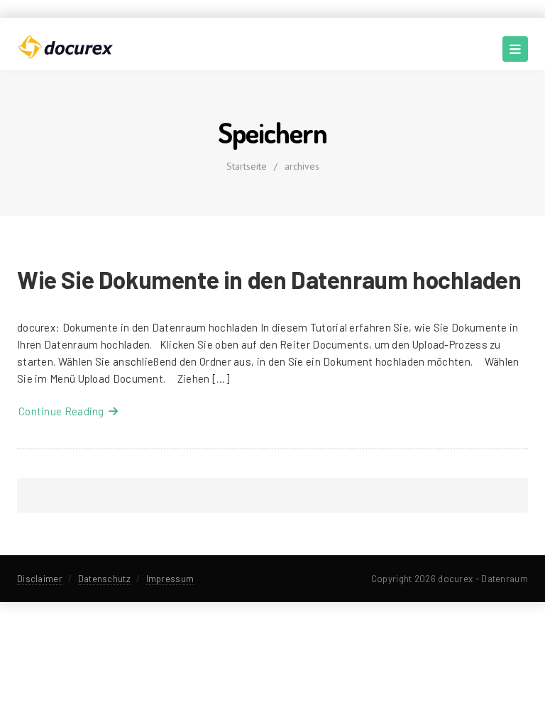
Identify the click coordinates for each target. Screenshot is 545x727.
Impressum (170, 578)
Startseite (246, 166)
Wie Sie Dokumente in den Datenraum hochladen (269, 279)
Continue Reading (63, 411)
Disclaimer (39, 578)
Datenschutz (104, 578)
